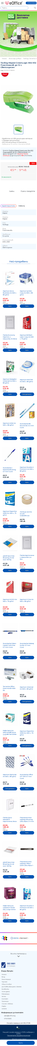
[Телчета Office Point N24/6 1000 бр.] (10, 673)
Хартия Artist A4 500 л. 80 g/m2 (9, 424)
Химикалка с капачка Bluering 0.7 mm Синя (9, 469)
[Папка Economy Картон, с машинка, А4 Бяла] (10, 322)
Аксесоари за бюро (15, 58)
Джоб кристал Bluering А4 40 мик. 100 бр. (9, 864)
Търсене (4, 981)
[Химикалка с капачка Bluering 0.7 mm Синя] (10, 454)
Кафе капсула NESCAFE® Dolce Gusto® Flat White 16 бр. (9, 733)
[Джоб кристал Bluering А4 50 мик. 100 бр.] (10, 543)
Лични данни (6, 991)
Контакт (5, 999)
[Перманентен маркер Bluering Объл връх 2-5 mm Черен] (27, 805)
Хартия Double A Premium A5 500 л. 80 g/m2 (27, 907)
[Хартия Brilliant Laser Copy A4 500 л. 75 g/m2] (27, 322)
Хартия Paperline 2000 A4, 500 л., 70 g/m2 (27, 733)
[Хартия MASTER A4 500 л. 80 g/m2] (27, 366)
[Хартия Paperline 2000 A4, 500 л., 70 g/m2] (27, 718)
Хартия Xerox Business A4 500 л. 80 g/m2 (10, 293)
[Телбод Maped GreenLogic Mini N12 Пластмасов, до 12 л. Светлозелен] (18, 119)
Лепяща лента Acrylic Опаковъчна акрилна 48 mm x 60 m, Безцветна (26, 515)
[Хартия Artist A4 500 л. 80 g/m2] (10, 410)
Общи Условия (6, 984)
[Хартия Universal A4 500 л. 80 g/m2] (27, 674)
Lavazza (4, 1008)
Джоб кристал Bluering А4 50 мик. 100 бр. (9, 558)
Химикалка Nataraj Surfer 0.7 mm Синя (27, 645)
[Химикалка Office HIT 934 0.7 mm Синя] (27, 762)
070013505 (32, 3)
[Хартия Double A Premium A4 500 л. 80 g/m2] (27, 454)
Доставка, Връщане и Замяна (11, 986)
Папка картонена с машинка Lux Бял (27, 557)
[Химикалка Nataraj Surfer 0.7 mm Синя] (27, 630)
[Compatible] (6, 938)
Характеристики (8, 206)
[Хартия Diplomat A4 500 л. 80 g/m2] (10, 762)
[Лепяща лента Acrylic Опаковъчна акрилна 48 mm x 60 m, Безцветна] (27, 499)
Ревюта (21, 206)
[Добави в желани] (3, 1043)
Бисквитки (5, 989)
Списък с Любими (7, 1003)
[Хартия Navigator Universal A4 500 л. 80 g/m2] (10, 366)
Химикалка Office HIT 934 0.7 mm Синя (26, 776)
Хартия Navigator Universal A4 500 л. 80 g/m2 (10, 381)
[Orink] (15, 938)
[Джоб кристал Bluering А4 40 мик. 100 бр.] (10, 849)
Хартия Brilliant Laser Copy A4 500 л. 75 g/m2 (27, 337)
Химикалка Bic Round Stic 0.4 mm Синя (27, 425)
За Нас (4, 996)
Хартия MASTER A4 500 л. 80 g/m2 (26, 380)
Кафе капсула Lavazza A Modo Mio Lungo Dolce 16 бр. (9, 908)
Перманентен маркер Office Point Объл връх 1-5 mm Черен (26, 864)
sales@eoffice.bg (9, 1016)
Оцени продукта (28, 191)
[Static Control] (23, 938)
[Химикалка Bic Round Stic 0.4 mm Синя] (27, 410)
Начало (4, 58)
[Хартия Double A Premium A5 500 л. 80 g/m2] (27, 893)
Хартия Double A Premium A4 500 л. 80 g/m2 (27, 469)
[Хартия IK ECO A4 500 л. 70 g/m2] (10, 586)
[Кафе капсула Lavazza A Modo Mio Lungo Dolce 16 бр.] (10, 893)
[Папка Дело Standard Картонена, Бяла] (10, 805)
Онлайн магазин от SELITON (18, 1023)
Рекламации (5, 994)
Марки (4, 1006)
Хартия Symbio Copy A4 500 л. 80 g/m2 (26, 293)
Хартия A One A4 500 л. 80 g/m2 (26, 600)
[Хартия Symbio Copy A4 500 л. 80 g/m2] (27, 278)
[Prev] (2, 938)
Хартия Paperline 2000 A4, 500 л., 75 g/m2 (10, 513)
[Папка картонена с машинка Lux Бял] (27, 542)
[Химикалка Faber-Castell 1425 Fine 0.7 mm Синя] (10, 630)
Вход (3, 977)
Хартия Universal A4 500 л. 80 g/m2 (26, 688)
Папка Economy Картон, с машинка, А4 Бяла (10, 337)
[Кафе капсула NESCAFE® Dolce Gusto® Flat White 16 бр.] (10, 717)
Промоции (5, 1001)
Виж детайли (27, 394)
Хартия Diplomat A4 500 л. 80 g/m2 (9, 775)
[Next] (27, 938)
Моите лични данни (19, 1039)
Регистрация (6, 979)
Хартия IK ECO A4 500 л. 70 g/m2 (10, 600)
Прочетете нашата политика (18, 1035)
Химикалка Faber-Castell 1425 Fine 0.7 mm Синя (10, 645)
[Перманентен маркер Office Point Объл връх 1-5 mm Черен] (27, 849)
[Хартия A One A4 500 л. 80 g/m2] (27, 586)
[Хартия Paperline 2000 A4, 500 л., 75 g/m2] (10, 498)
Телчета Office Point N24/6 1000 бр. (9, 688)
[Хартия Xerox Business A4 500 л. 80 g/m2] (10, 278)
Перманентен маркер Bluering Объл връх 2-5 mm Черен (27, 820)
